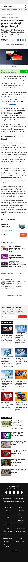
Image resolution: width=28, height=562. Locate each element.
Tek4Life (3, 97)
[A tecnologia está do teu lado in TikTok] (18, 492)
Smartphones (7, 507)
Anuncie (20, 538)
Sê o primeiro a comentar (14, 295)
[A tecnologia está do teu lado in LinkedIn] (22, 492)
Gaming (20, 524)
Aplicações (7, 510)
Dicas (20, 517)
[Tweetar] (20, 40)
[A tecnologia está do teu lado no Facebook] (6, 492)
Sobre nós (7, 535)
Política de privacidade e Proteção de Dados (7, 530)
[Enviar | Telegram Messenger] (26, 40)
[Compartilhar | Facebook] (18, 40)
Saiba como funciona (10, 14)
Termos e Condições (20, 528)
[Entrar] (25, 6)
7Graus (17, 551)
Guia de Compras (7, 524)
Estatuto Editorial (7, 538)
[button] (7, 231)
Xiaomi (7, 517)
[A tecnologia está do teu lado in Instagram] (10, 492)
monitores (13, 104)
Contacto (20, 535)
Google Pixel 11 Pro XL (17, 10)
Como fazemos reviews (7, 545)
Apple (7, 514)
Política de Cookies (20, 531)
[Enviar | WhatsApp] (23, 40)
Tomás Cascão (4, 39)
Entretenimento (20, 510)
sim (17, 273)
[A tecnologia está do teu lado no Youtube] (14, 492)
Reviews (20, 514)
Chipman (4, 99)
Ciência (20, 507)
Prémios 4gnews (20, 541)
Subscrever (23, 317)
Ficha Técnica (7, 541)
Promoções (20, 520)
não (21, 273)
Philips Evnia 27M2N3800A (5, 225)
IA (7, 520)
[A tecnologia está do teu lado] (9, 6)
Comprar (23, 235)
